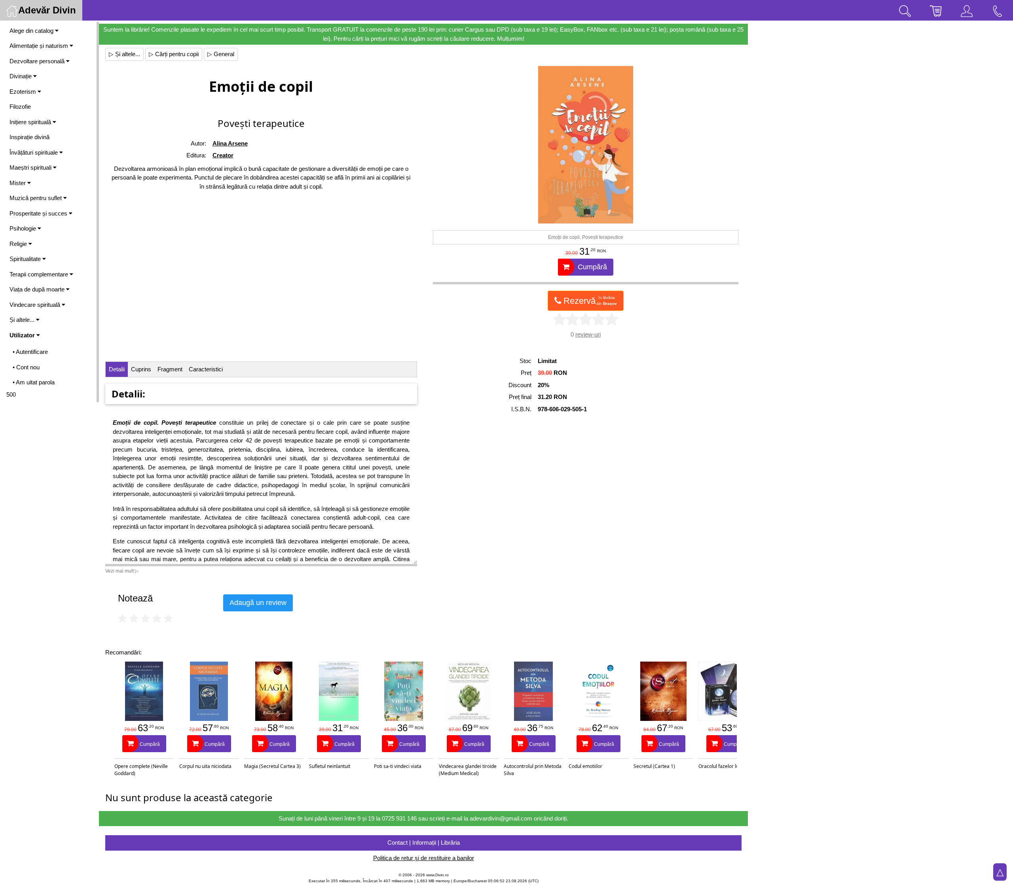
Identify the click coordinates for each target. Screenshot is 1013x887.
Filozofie (20, 106)
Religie (18, 243)
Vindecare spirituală (35, 304)
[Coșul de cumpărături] (935, 10)
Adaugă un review (258, 603)
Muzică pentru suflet (36, 198)
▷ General (220, 54)
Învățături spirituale (34, 152)
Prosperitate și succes (39, 213)
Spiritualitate (25, 258)
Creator (222, 155)
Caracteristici (206, 369)
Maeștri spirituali (31, 167)
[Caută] (905, 10)
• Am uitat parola (34, 382)
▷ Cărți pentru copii (174, 54)
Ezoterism (23, 91)
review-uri (588, 334)
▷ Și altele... (124, 54)
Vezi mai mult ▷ (121, 571)
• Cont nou (26, 367)
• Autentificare (30, 351)
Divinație (21, 76)
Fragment (169, 369)
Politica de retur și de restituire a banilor (423, 858)
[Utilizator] (966, 10)
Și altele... (22, 319)
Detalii (117, 369)
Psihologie (23, 228)
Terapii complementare (39, 274)
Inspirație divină (29, 137)
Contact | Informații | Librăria (423, 842)
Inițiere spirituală (31, 122)
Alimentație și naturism (39, 45)
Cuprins (141, 369)
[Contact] (997, 10)
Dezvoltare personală (37, 61)
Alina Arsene (230, 143)
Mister (18, 183)
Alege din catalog (32, 30)
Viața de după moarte (37, 289)
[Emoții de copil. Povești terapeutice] (586, 145)
